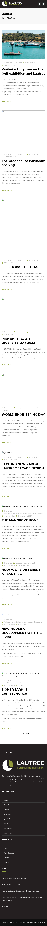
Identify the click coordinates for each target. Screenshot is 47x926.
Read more (7, 102)
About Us (7, 819)
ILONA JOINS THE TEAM (11, 885)
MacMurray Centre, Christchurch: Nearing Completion (21, 891)
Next (28, 733)
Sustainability (38, 513)
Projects (7, 805)
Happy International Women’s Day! (14, 878)
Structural (31, 513)
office (38, 408)
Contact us (8, 833)
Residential (23, 513)
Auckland (19, 63)
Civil (5, 848)
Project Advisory (9, 853)
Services (7, 809)
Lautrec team (15, 513)
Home (4, 18)
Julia (33, 63)
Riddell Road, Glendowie (10, 907)
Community (14, 622)
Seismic (32, 683)
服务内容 (7, 814)
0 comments (8, 63)
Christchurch (8, 683)
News (6, 824)
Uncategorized (20, 154)
